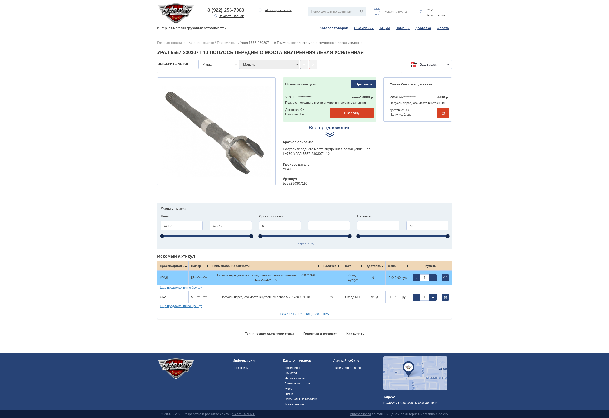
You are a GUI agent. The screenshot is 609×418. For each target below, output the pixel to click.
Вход (429, 9)
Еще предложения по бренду (181, 287)
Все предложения (329, 127)
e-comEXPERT (243, 414)
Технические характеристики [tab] (269, 333)
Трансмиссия (227, 42)
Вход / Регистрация (348, 367)
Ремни (289, 394)
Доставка (423, 28)
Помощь (403, 28)
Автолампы (292, 367)
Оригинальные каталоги (301, 399)
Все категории (294, 404)
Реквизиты (241, 367)
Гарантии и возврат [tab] (320, 333)
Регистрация (435, 15)
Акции (384, 28)
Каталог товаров (334, 28)
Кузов (288, 388)
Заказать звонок (231, 16)
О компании (364, 28)
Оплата (443, 28)
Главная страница (171, 42)
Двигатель (291, 373)
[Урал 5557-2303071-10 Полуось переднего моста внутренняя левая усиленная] (216, 131)
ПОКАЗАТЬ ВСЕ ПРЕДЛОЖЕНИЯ (304, 314)
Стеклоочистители (297, 383)
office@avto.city (278, 10)
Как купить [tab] (355, 333)
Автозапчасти (360, 414)
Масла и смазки (295, 378)
